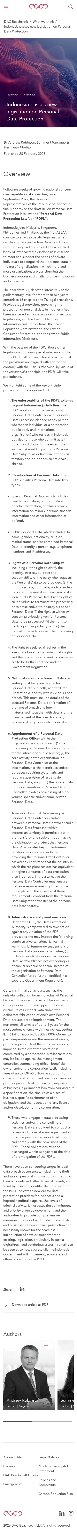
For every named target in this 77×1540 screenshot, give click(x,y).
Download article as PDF (30, 1304)
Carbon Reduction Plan (56, 1493)
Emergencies (13, 1484)
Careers (9, 1466)
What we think (43, 21)
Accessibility (12, 1457)
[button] (70, 6)
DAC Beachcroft (16, 21)
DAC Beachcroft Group (20, 1475)
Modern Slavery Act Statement (53, 1469)
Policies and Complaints (47, 1482)
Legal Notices (49, 1457)
